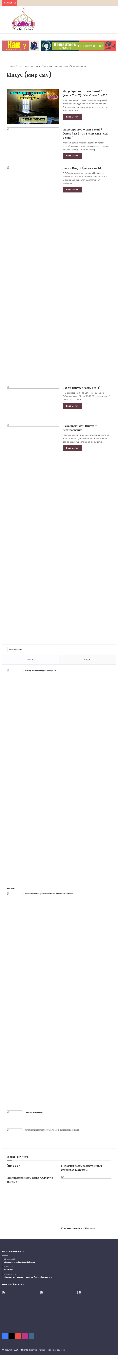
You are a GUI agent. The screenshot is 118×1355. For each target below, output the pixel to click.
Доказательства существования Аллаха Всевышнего (49, 893)
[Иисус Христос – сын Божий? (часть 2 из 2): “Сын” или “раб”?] (33, 106)
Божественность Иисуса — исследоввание (80, 428)
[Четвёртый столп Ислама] (97, 1303)
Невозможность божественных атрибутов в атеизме (81, 1168)
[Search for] (114, 20)
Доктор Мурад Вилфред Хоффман (40, 670)
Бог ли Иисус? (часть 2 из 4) (82, 168)
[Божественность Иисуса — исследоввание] (33, 532)
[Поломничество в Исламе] (86, 1200)
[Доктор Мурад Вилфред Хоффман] (14, 777)
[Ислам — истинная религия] (23, 19)
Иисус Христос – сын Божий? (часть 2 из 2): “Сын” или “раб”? (85, 93)
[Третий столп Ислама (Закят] (59, 1302)
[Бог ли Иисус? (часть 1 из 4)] (33, 403)
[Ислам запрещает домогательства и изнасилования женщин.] (14, 1136)
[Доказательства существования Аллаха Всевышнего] (14, 1000)
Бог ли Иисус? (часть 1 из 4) (82, 388)
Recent (87, 659)
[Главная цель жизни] (14, 1118)
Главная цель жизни (34, 1111)
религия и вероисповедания (56, 66)
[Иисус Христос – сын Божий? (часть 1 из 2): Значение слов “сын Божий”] (33, 144)
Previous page (15, 649)
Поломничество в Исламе (78, 1228)
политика (11, 888)
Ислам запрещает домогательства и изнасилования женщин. (52, 1129)
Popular (31, 659)
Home (11, 66)
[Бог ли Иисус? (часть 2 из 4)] (33, 274)
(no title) (13, 1166)
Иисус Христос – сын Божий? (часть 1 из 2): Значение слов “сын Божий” (86, 133)
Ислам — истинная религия (28, 66)
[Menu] (3, 20)
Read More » (72, 116)
